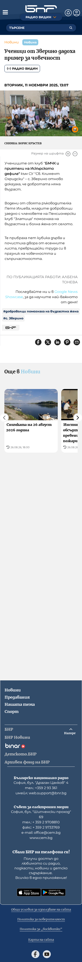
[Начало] (41, 8)
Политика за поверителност (41, 919)
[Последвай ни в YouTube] (46, 954)
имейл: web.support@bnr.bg (41, 793)
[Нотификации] (68, 12)
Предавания (17, 697)
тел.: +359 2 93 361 (41, 788)
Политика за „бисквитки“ (41, 929)
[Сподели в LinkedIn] (57, 342)
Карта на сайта (41, 940)
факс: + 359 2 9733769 (41, 827)
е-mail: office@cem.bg (41, 833)
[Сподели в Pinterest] (67, 342)
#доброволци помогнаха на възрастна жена (41, 311)
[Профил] (76, 12)
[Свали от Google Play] (53, 892)
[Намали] (75, 153)
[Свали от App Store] (29, 892)
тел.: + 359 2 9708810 (41, 822)
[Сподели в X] (47, 342)
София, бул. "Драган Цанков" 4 (41, 783)
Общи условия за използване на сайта (41, 909)
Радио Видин (25, 69)
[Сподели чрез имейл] (76, 342)
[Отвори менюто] (5, 12)
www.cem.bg (41, 838)
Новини (11, 42)
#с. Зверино (13, 318)
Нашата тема (20, 704)
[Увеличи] (68, 153)
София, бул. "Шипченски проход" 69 (41, 814)
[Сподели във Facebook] (38, 342)
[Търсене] (70, 27)
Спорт (12, 711)
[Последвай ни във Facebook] (35, 954)
